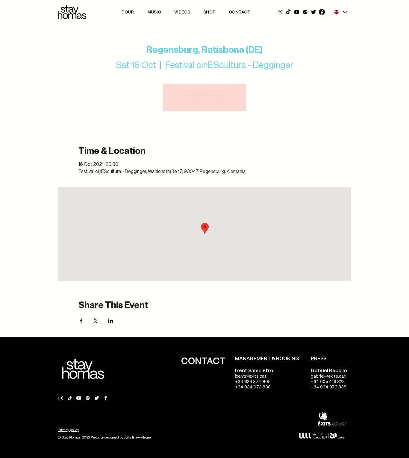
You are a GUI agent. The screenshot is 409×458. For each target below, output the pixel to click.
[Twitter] (313, 12)
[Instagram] (280, 12)
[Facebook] (322, 12)
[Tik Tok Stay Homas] (70, 398)
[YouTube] (297, 12)
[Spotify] (305, 12)
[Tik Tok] (288, 12)
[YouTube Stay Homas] (79, 398)
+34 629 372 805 (253, 382)
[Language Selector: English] (340, 12)
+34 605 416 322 (328, 382)
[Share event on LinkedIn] (110, 321)
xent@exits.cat (251, 376)
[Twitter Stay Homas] (97, 398)
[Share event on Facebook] (81, 321)
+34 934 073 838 (253, 387)
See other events (204, 101)
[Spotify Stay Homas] (88, 398)
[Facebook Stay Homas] (106, 398)
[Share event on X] (96, 321)
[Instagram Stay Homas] (61, 398)
